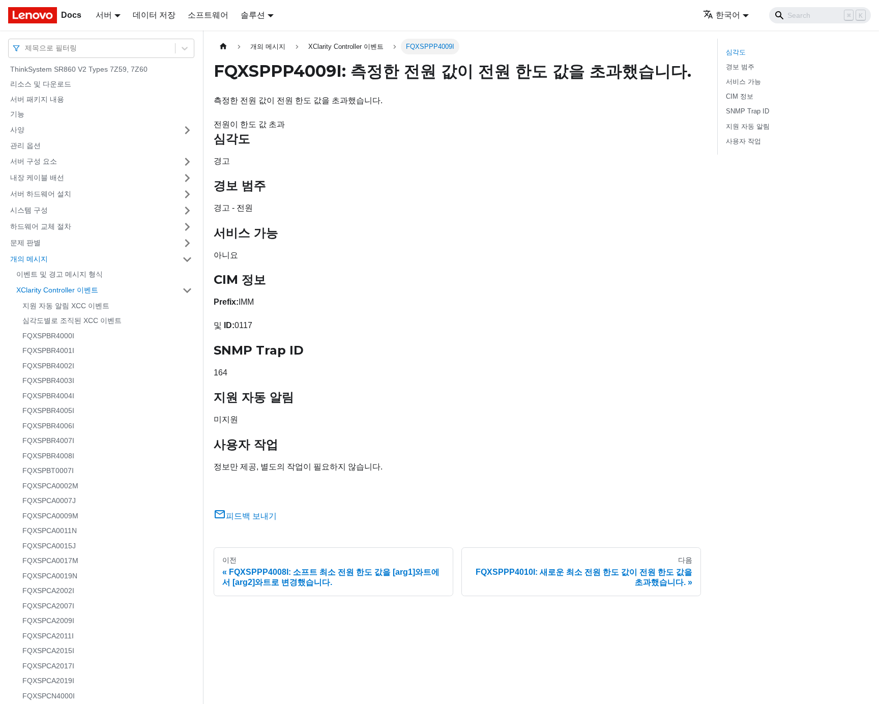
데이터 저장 (154, 15)
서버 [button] (104, 15)
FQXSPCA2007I (48, 606)
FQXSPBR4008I (48, 456)
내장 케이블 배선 (37, 177)
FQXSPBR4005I (48, 411)
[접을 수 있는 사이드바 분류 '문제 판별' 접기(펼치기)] (187, 243)
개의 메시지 (29, 259)
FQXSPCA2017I (48, 666)
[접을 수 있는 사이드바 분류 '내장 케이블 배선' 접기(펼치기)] (187, 178)
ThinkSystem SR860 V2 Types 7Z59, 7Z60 (79, 69)
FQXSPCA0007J (49, 501)
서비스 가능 (743, 81)
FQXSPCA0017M (50, 561)
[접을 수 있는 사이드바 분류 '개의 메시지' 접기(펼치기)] (187, 259)
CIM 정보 (739, 96)
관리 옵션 (25, 145)
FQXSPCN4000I (48, 696)
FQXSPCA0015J (49, 546)
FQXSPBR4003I (48, 381)
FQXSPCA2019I (48, 681)
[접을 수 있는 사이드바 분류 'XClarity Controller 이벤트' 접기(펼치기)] (187, 290)
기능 (17, 114)
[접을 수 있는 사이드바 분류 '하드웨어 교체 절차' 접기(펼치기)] (187, 227)
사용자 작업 (743, 141)
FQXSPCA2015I (48, 651)
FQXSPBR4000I (48, 336)
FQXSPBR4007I (48, 441)
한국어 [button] (728, 15)
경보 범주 (740, 67)
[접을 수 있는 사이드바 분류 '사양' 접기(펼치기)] (187, 130)
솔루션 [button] (253, 15)
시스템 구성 (29, 210)
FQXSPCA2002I (48, 591)
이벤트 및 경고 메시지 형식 (59, 275)
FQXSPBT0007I (48, 471)
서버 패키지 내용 (37, 99)
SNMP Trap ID (747, 111)
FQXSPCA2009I (48, 621)
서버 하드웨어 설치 (40, 194)
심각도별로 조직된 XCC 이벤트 (72, 321)
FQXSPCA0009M (50, 516)
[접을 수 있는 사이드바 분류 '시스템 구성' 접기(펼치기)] (187, 210)
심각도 (736, 52)
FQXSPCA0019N (49, 576)
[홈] (223, 46)
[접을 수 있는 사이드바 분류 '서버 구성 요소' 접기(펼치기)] (187, 162)
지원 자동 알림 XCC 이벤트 (65, 306)
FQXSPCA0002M (50, 486)
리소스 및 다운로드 (40, 84)
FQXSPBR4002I (48, 366)
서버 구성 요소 (33, 161)
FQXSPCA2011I (48, 636)
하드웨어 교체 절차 (40, 226)
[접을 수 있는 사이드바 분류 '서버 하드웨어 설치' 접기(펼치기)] (187, 194)
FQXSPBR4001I (48, 351)
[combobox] (26, 48)
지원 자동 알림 (748, 126)
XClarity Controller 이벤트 (57, 290)
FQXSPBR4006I (48, 426)
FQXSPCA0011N (49, 531)
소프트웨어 (208, 15)
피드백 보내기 (251, 516)
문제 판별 (25, 243)
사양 (17, 130)
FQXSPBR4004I (48, 396)
